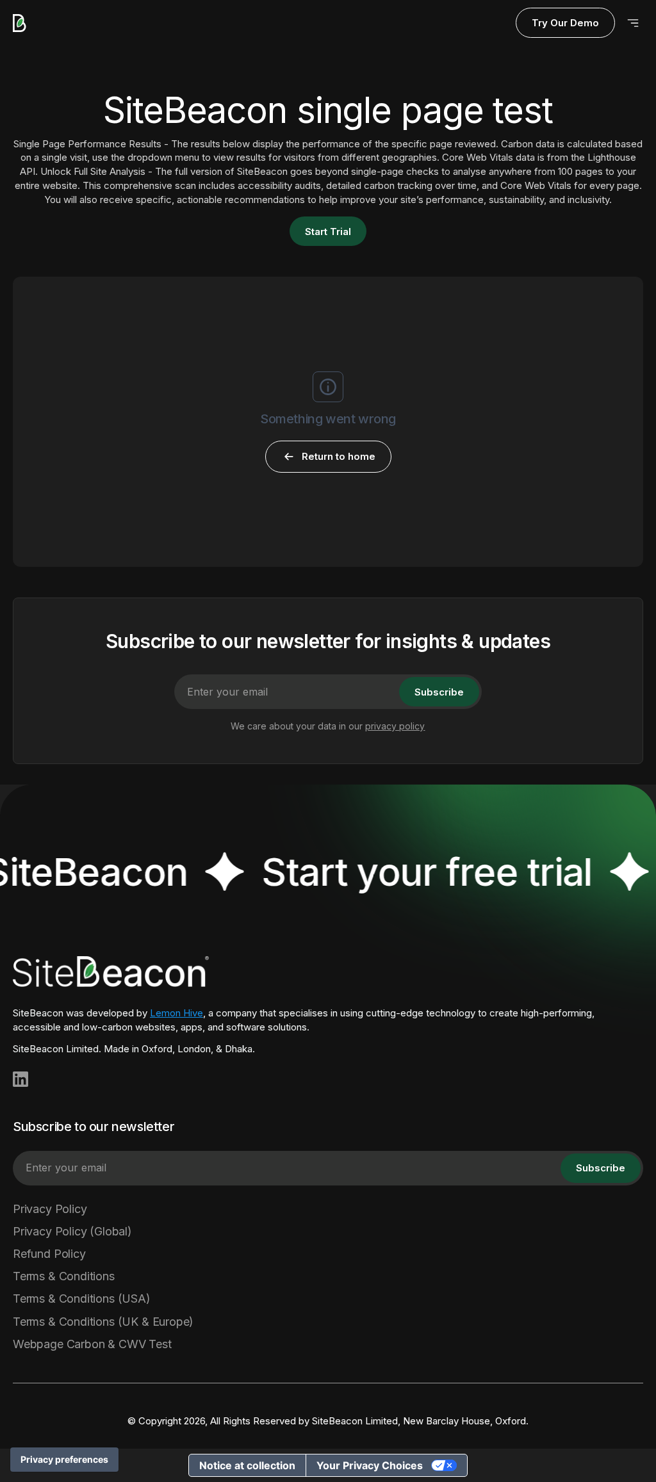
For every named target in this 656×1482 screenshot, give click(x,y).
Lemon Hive (176, 1013)
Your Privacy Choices (369, 1465)
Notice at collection (247, 1465)
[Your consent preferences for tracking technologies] (64, 1459)
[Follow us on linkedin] (20, 1079)
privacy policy (395, 726)
